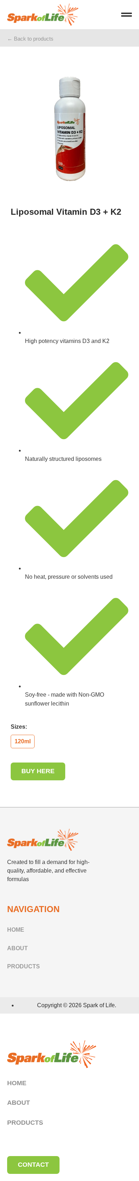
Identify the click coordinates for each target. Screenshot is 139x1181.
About (17, 948)
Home (15, 930)
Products (23, 966)
